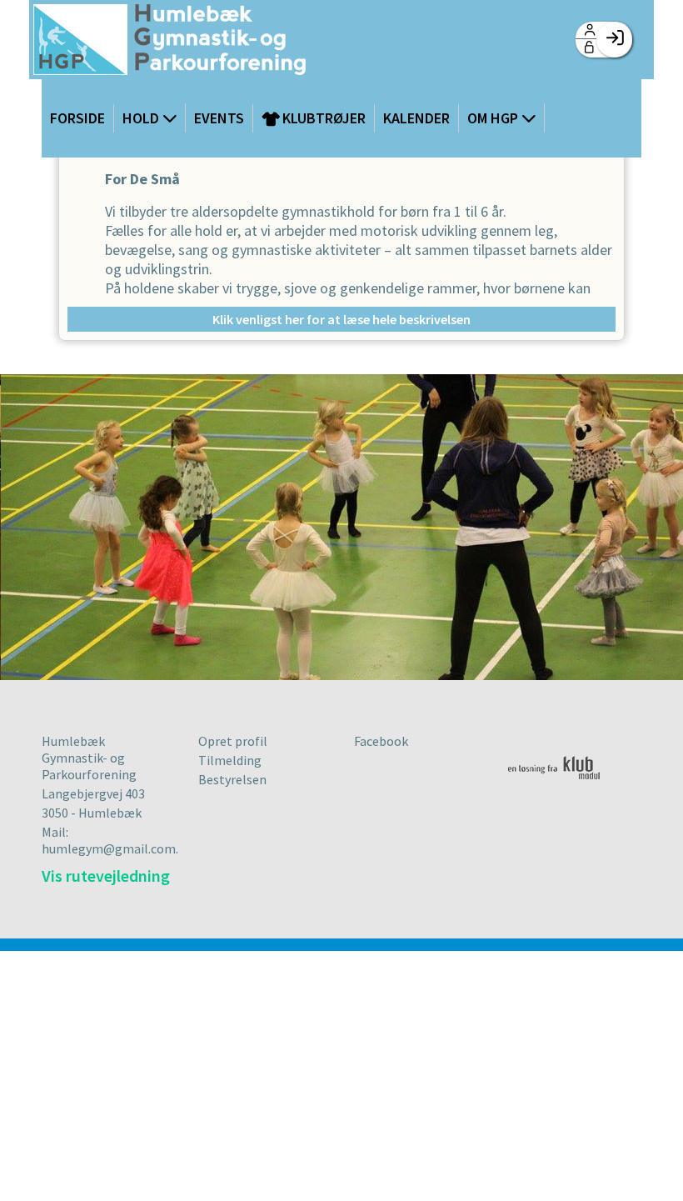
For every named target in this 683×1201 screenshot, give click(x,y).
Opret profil (232, 741)
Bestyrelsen (232, 779)
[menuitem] (169, 41)
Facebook (381, 741)
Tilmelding (230, 760)
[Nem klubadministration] (560, 788)
